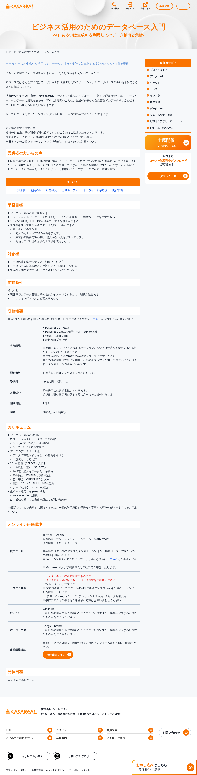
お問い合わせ (171, 732)
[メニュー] (183, 6)
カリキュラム (70, 190)
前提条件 (35, 190)
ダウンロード (168, 176)
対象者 (21, 190)
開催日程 (117, 190)
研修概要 (51, 190)
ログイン (61, 730)
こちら (97, 319)
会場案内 (61, 738)
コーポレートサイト (79, 770)
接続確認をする (56, 654)
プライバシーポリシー (17, 770)
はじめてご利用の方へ (19, 738)
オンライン (72, 181)
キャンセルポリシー (56, 770)
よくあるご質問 (116, 738)
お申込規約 (37, 770)
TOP (8, 52)
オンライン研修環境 (95, 190)
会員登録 (164, 6)
